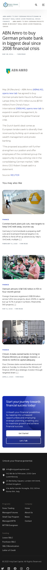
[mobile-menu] (42, 4)
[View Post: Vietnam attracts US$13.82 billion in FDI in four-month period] (23, 267)
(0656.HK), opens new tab (28, 108)
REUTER (15, 175)
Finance (5, 219)
